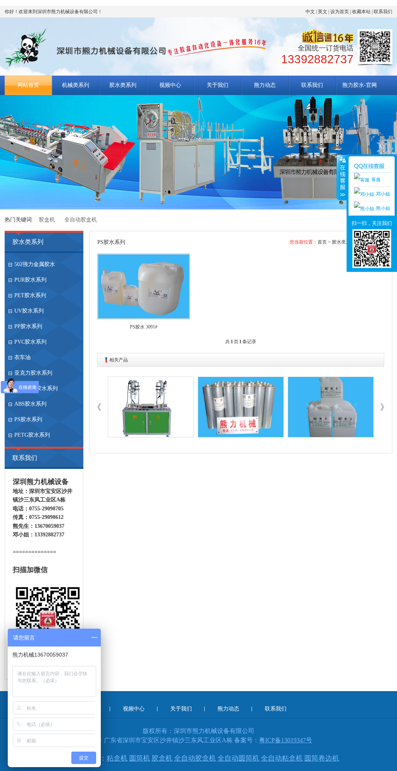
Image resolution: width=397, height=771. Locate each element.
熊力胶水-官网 (359, 85)
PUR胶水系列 (30, 280)
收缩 (342, 177)
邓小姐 (383, 194)
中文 (310, 11)
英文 (322, 11)
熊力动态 (265, 85)
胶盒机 (47, 220)
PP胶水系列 (28, 326)
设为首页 (339, 11)
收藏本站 (361, 11)
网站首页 (28, 85)
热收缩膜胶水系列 (36, 388)
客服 (376, 179)
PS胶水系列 (28, 419)
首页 (322, 242)
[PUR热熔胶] (241, 407)
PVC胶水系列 (30, 342)
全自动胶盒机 (80, 220)
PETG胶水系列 (32, 435)
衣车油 (22, 357)
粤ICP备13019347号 (285, 740)
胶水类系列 (122, 85)
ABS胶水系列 (30, 404)
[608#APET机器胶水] (331, 407)
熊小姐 (383, 208)
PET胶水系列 (30, 295)
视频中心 (170, 85)
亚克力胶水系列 (33, 373)
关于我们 (217, 85)
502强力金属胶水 (34, 264)
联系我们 (383, 11)
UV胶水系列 (29, 311)
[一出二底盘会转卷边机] (151, 407)
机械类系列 (75, 85)
